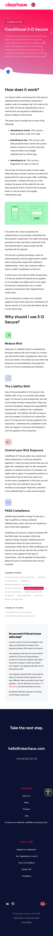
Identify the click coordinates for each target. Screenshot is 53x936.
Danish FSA (27, 869)
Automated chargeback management (20, 616)
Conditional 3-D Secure (34, 588)
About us (26, 795)
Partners (26, 809)
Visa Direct (38, 595)
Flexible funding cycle (32, 592)
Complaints (26, 876)
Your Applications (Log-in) (26, 856)
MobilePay (25, 581)
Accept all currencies (13, 588)
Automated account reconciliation (18, 612)
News (26, 802)
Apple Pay (42, 577)
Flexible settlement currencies (17, 584)
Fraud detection (11, 581)
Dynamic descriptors (13, 592)
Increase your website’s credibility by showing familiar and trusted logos (26, 822)
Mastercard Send (24, 595)
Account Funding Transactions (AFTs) (20, 577)
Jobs (26, 815)
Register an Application (26, 849)
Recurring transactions (14, 599)
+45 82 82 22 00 (26, 758)
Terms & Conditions (26, 862)
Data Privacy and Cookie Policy (27, 917)
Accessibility (26, 922)
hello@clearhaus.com (26, 748)
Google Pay (9, 595)
